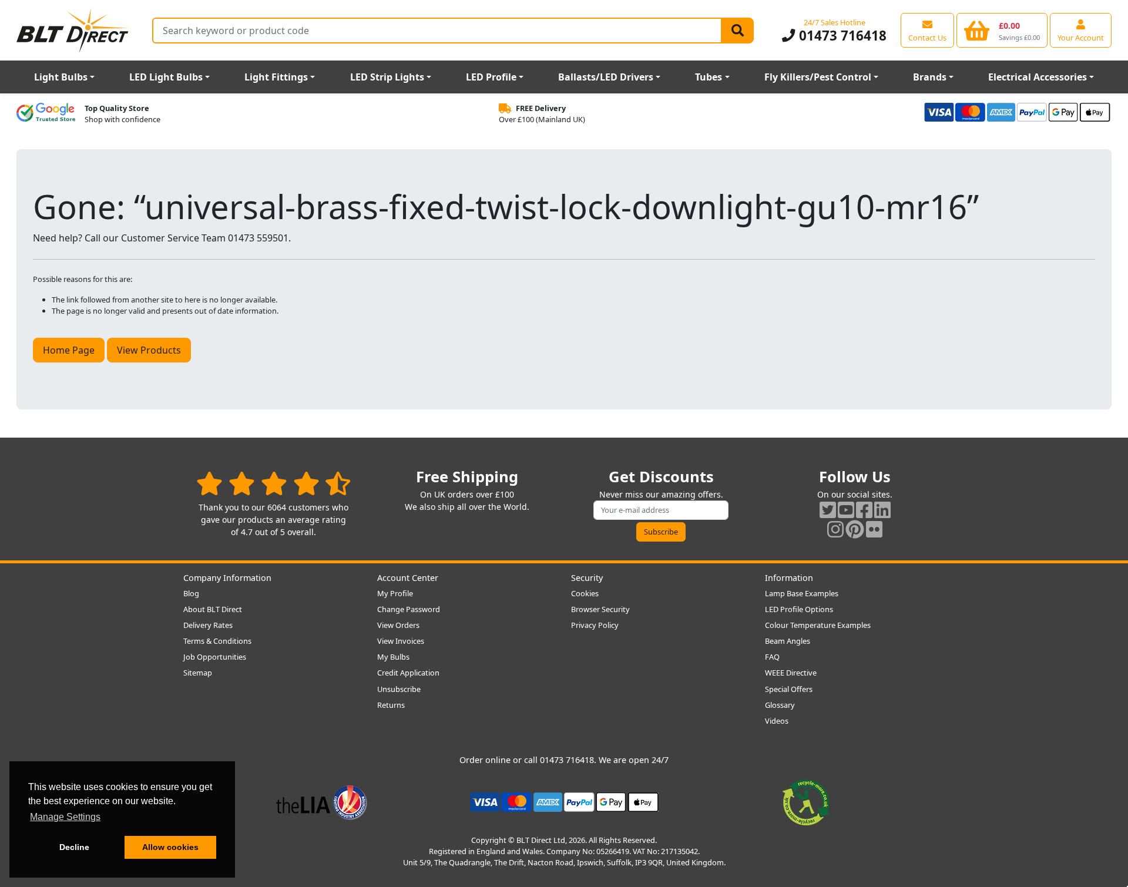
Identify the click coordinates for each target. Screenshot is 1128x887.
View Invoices (400, 641)
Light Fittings (276, 76)
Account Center (407, 577)
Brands (929, 76)
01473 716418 (840, 35)
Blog (191, 593)
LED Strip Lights (387, 76)
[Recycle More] (806, 801)
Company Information (227, 577)
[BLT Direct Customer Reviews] (273, 483)
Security (587, 577)
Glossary (780, 705)
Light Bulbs (61, 76)
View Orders (398, 625)
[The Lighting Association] (321, 801)
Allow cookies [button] (170, 847)
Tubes (708, 76)
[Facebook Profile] (864, 509)
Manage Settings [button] (65, 817)
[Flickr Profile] (874, 529)
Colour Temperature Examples (818, 625)
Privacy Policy (595, 625)
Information (789, 577)
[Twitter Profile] (828, 509)
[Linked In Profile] (882, 509)
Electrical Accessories (1037, 76)
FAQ (772, 656)
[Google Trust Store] (45, 114)
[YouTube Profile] (846, 509)
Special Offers (789, 689)
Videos (776, 720)
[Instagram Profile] (835, 529)
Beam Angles (787, 641)
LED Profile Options (799, 609)
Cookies (585, 593)
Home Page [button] (69, 350)
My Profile (395, 593)
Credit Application (408, 672)
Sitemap (197, 672)
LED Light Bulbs (166, 76)
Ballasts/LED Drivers (605, 76)
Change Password (408, 609)
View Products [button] (149, 350)
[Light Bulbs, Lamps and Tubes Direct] (72, 30)
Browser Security (600, 609)
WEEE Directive (791, 672)
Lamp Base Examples (801, 593)
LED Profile (491, 76)
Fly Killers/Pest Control (817, 76)
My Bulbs (393, 656)
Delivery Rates (208, 625)
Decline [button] (74, 847)
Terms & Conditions (217, 641)
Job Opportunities (214, 656)
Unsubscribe (399, 689)
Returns (391, 705)
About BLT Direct (212, 609)
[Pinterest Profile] (854, 529)
